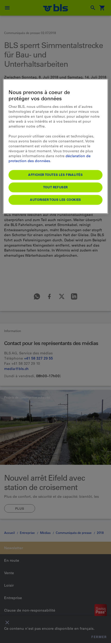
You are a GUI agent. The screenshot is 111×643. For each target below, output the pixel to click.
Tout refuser (55, 187)
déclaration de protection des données (50, 158)
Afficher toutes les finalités (55, 175)
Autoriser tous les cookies (55, 200)
